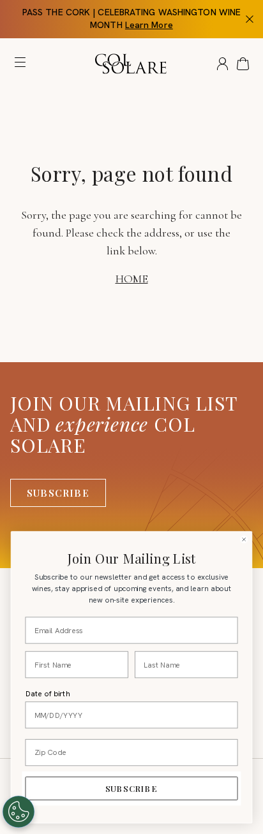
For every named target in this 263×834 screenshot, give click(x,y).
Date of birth (48, 693)
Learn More (149, 25)
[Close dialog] (244, 540)
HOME (132, 279)
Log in (222, 63)
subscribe (131, 788)
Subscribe (58, 492)
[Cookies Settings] (18, 812)
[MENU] (23, 65)
